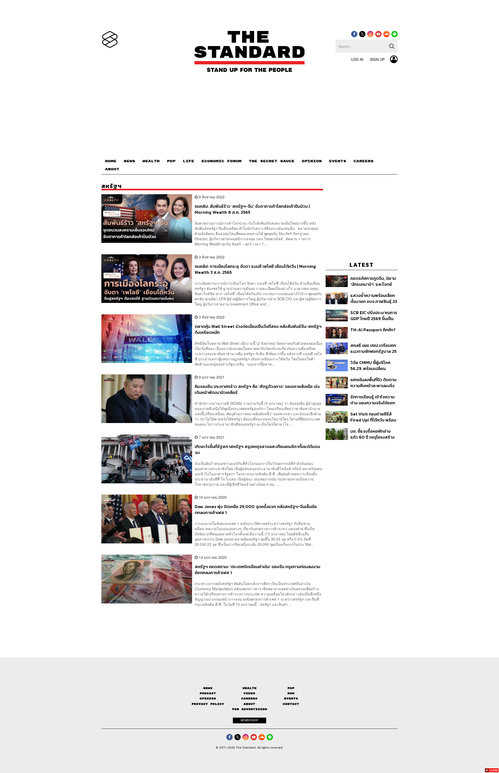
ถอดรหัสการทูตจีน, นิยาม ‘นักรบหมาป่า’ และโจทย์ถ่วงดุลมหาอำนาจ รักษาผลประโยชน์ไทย (373, 281)
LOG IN (357, 59)
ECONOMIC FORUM (221, 161)
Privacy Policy (208, 704)
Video (249, 693)
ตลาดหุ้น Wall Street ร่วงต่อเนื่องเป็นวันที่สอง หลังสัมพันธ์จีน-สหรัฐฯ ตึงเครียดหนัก (258, 329)
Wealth (249, 688)
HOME (110, 161)
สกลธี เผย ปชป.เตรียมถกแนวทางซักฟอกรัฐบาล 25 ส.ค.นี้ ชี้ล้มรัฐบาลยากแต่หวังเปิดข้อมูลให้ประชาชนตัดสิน (373, 348)
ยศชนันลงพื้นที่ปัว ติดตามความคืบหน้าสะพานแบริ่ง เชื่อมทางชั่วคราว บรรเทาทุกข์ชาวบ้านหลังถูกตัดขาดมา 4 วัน (373, 382)
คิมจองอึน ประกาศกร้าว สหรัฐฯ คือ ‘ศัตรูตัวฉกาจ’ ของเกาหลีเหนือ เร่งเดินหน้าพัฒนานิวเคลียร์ (257, 389)
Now (290, 693)
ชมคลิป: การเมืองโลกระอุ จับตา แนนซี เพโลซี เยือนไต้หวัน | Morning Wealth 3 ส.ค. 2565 (255, 269)
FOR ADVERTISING (249, 709)
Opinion (208, 698)
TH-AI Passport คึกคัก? (373, 330)
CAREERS (363, 161)
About (249, 704)
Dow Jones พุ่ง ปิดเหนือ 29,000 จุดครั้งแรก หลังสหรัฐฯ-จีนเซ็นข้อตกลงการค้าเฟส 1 (256, 509)
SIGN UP (377, 59)
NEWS (129, 161)
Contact (291, 704)
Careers (249, 698)
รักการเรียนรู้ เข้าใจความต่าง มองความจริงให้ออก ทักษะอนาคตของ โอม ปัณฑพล (372, 400)
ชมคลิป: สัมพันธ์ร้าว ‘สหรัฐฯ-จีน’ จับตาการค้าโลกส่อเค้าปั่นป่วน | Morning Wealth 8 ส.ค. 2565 (252, 209)
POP (171, 161)
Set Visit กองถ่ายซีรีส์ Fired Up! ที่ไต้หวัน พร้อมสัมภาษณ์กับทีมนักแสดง (373, 417)
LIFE (188, 161)
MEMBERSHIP (249, 720)
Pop (290, 688)
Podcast (208, 693)
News (208, 688)
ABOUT (112, 169)
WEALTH (151, 161)
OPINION (312, 161)
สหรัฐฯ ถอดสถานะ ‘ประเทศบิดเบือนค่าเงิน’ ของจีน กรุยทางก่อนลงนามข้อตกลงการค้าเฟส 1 (257, 569)
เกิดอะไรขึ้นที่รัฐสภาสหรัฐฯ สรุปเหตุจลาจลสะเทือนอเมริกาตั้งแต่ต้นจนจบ (257, 449)
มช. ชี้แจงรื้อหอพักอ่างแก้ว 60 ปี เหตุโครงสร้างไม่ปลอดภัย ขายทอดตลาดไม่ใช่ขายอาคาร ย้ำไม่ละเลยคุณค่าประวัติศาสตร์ (372, 434)
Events (291, 698)
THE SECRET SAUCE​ (271, 161)
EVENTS (337, 161)
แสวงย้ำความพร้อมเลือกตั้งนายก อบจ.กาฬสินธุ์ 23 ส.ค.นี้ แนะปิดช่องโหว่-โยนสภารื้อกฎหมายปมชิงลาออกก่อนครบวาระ (373, 298)
